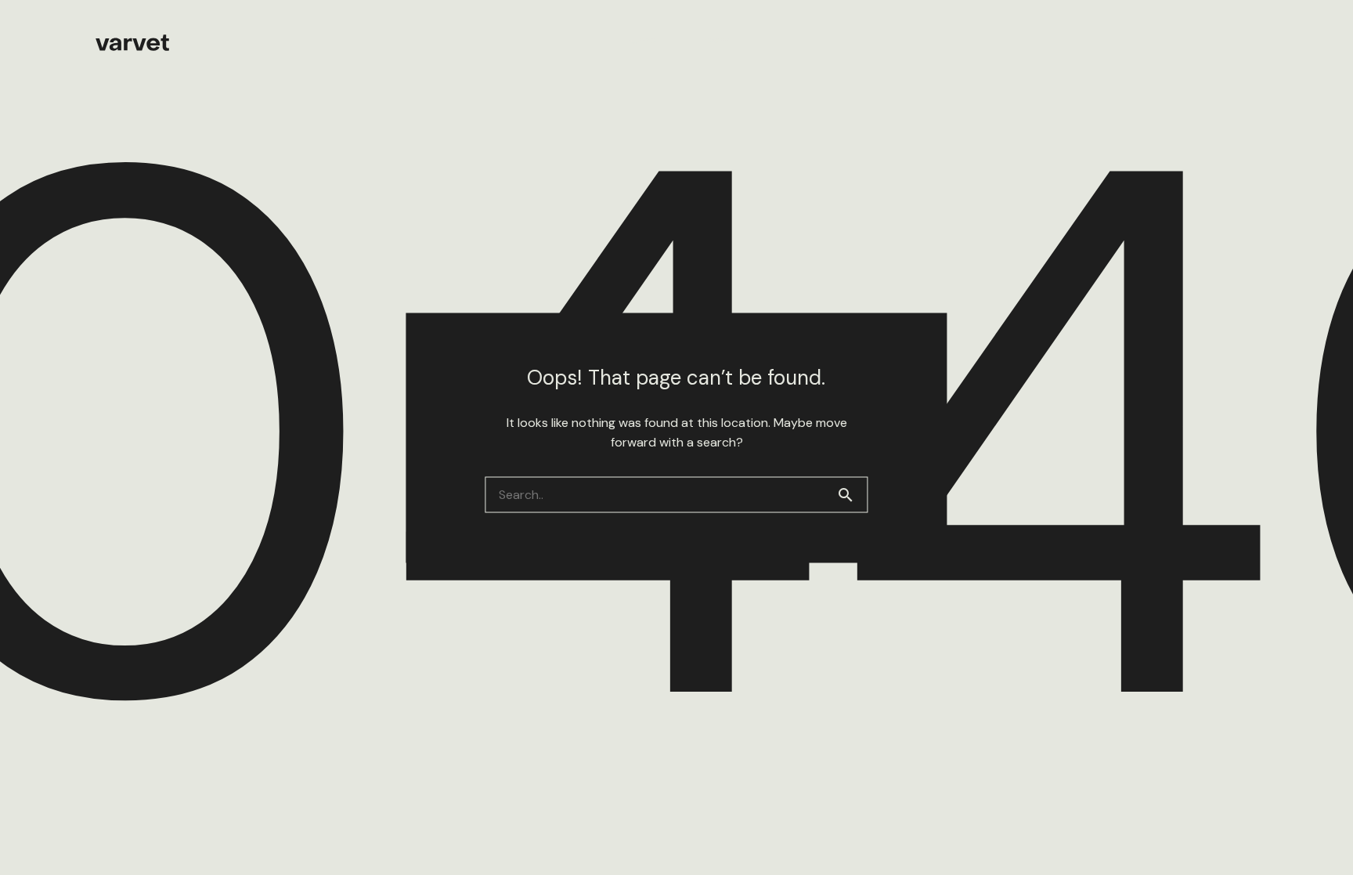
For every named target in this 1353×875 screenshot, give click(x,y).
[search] (852, 494)
